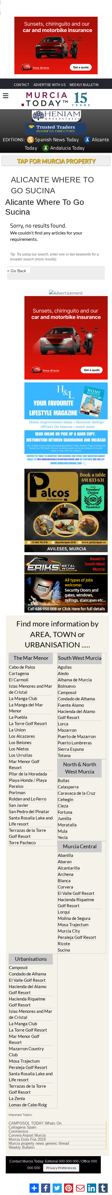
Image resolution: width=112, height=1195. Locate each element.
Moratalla (67, 824)
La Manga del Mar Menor (26, 707)
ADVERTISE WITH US (49, 84)
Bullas (63, 780)
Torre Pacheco (22, 842)
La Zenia (17, 1098)
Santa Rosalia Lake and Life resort (31, 820)
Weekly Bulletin (21, 1147)
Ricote (64, 943)
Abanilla (65, 855)
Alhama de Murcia (75, 679)
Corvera (65, 886)
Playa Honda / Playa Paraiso (28, 783)
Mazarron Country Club (26, 1051)
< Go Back (16, 270)
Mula (62, 831)
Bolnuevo (67, 686)
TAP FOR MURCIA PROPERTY (56, 160)
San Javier (18, 805)
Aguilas (65, 667)
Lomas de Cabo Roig (28, 1104)
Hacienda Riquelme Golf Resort (76, 902)
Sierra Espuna (71, 749)
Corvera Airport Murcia (27, 1135)
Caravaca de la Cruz (76, 793)
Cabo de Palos (22, 667)
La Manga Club (23, 698)
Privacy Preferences (61, 1168)
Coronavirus (18, 1131)
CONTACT (21, 84)
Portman (17, 792)
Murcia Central (80, 846)
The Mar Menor (31, 658)
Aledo (63, 673)
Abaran (65, 861)
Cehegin (65, 799)
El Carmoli (18, 679)
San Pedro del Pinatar (29, 811)
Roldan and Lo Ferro (27, 798)
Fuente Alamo (71, 705)
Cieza (63, 805)
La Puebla (18, 717)
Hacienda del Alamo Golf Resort (76, 714)
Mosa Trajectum (73, 924)
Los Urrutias (20, 755)
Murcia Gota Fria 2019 (27, 1139)
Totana (64, 755)
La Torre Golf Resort (28, 723)
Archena (66, 874)
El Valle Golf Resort (76, 893)
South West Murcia (79, 658)
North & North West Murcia (79, 768)
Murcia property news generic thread (39, 1143)
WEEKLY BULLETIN (84, 84)
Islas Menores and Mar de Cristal (30, 689)
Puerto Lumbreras (75, 742)
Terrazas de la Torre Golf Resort (27, 833)
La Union (17, 729)
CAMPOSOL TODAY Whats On (35, 1123)
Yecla (63, 837)
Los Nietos (19, 748)
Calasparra (68, 786)
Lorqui (64, 911)
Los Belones (20, 742)
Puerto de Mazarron (77, 736)
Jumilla (64, 818)
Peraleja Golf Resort (77, 937)
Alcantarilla (69, 867)
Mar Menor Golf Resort (24, 764)
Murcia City (69, 930)
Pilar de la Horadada (28, 773)
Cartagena (19, 673)
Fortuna (65, 812)
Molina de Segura (74, 918)
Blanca (64, 880)
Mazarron (67, 730)
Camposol (67, 692)
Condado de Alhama (76, 698)
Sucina (64, 949)
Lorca (63, 723)
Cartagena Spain (22, 1127)
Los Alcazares (22, 736)
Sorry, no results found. (38, 226)
